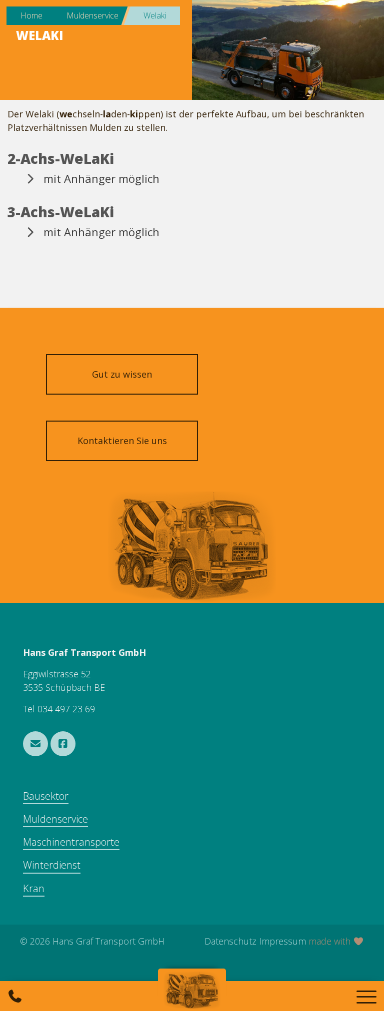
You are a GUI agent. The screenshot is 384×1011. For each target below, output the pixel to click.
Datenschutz (230, 941)
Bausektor (45, 796)
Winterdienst (51, 865)
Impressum (282, 941)
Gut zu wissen (122, 374)
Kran (33, 888)
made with (330, 941)
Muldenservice (55, 819)
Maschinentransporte (71, 842)
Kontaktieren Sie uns (122, 441)
